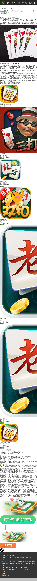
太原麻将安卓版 (4, 181)
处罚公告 (32, 3)
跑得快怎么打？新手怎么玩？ (7, 451)
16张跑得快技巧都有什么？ (6, 453)
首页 (8, 3)
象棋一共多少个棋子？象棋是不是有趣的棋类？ (11, 457)
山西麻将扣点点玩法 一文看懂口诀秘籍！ (10, 458)
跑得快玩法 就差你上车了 (6, 450)
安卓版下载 (2, 104)
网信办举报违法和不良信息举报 (9, 567)
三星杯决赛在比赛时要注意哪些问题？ (13, 82)
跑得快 (7, 18)
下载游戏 (2, 158)
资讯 (13, 3)
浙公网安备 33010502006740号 (11, 575)
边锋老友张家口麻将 (5, 418)
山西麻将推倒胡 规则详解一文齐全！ (9, 460)
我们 (18, 3)
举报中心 (24, 3)
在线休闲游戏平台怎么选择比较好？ (13, 83)
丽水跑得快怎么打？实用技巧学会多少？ (9, 452)
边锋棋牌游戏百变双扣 (5, 442)
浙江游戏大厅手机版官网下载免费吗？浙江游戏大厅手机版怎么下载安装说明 (18, 461)
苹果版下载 (8, 104)
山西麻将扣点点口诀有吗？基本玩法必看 (9, 462)
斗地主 (10, 22)
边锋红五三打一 (4, 154)
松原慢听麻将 (3, 318)
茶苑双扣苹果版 (4, 219)
